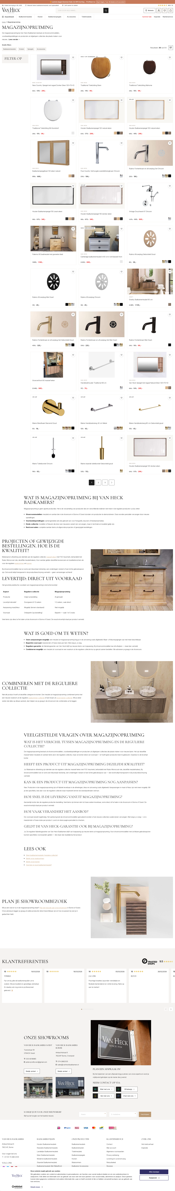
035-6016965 (30, 1059)
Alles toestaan (154, 1172)
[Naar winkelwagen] (170, 10)
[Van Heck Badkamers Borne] (70, 1087)
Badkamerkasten (78, 1148)
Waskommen (76, 1162)
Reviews (110, 1166)
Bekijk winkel (31, 1071)
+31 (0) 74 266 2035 (11, 1157)
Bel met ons (105, 1096)
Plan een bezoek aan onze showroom (53, 908)
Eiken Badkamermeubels (46, 1155)
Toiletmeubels (86, 17)
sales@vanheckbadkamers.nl (67, 1065)
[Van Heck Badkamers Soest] (38, 1087)
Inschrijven (145, 1114)
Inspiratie (157, 17)
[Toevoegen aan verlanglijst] (73, 57)
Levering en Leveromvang (116, 1159)
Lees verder (13, 39)
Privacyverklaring (113, 1155)
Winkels (151, 10)
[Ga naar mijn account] (158, 10)
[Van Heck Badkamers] (11, 10)
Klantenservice (168, 17)
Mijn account (111, 1148)
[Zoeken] (105, 10)
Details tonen (35, 1187)
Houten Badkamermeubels (46, 1144)
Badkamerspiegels (54, 17)
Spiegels (30, 49)
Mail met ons (105, 1089)
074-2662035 (62, 1061)
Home (4, 22)
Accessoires (71, 17)
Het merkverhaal (147, 1144)
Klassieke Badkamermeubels (47, 1148)
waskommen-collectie (36, 698)
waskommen (19, 563)
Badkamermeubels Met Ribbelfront (49, 1166)
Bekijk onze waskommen (35, 858)
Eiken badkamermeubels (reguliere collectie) (42, 855)
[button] (81, 1009)
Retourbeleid (111, 1162)
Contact (109, 1144)
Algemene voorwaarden (115, 1151)
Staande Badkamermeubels (47, 1162)
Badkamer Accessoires (80, 1166)
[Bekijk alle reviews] (149, 961)
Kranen (40, 17)
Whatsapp (128, 1089)
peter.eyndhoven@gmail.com (35, 1062)
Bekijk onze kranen (33, 862)
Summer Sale (147, 17)
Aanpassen (153, 1178)
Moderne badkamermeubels (47, 1159)
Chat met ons (128, 1096)
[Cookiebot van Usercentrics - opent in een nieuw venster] (17, 1187)
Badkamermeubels (25, 17)
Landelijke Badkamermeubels (47, 1151)
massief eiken (51, 557)
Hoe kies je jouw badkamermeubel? (39, 865)
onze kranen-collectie (64, 698)
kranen (29, 563)
